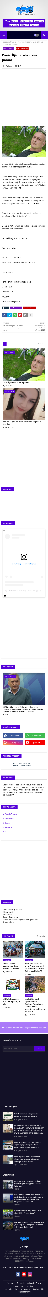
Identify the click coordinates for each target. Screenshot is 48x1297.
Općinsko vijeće (26, 21)
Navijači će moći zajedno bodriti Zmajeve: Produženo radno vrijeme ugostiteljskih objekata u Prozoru (35, 1005)
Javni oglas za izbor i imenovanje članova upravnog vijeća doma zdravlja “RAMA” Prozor (27, 1159)
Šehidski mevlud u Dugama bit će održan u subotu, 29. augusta (27, 1115)
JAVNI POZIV (9, 827)
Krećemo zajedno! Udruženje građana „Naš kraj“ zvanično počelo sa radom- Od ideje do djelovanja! (29, 1224)
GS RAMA (24, 25)
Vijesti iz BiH (9, 818)
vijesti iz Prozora (25, 42)
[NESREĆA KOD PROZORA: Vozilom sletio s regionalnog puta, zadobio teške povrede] (8, 1184)
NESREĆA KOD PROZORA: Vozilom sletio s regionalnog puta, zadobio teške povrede (27, 1183)
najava (7, 823)
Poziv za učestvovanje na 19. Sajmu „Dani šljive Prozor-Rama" (28, 1212)
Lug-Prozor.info (24, 1292)
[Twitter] (9, 315)
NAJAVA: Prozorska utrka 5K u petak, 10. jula (12, 1001)
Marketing (19, 1286)
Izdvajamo (39, 21)
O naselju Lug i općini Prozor (29, 1283)
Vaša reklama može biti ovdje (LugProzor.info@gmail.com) (24, 1027)
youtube (36, 742)
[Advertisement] (24, 95)
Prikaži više (40, 344)
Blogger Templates (22, 1289)
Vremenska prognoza (22, 763)
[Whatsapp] (15, 315)
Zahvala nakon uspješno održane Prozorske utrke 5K (11, 966)
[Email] (25, 315)
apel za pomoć (8, 48)
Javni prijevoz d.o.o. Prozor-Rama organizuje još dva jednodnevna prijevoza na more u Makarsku (27, 1144)
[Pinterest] (20, 315)
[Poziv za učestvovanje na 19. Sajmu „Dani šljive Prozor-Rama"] (8, 1214)
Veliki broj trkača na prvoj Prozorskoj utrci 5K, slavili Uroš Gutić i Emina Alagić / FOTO (34, 967)
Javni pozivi (13, 25)
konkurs (8, 832)
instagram (14, 742)
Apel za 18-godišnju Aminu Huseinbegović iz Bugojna (22, 422)
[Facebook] (4, 315)
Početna (10, 1283)
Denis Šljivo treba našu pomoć (16, 382)
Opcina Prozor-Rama (22, 765)
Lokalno (14, 21)
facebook (15, 735)
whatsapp (37, 735)
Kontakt (30, 1286)
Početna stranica (9, 42)
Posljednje (35, 25)
